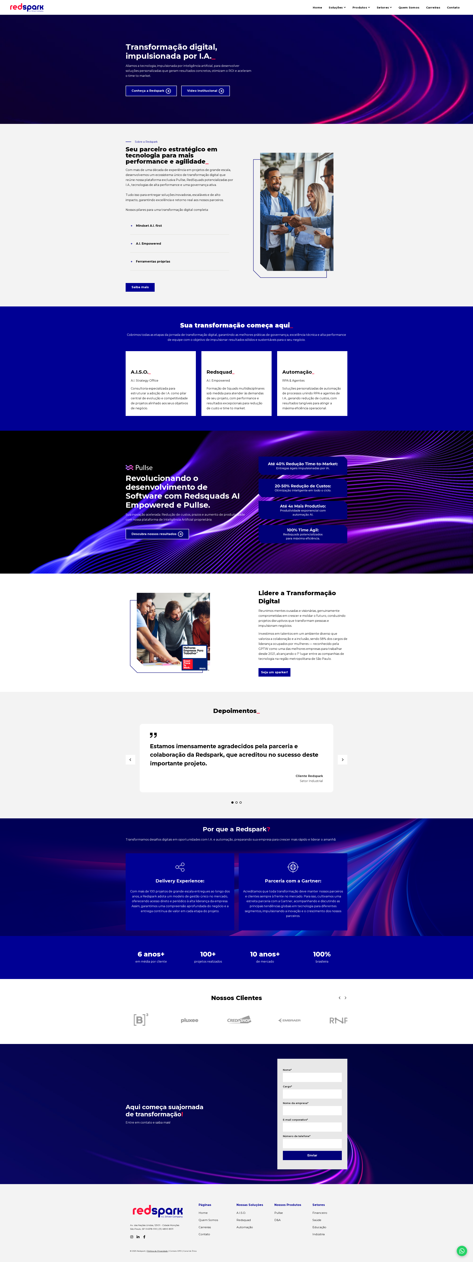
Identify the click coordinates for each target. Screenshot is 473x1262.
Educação (319, 1227)
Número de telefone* (296, 1136)
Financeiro (319, 1213)
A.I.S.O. (241, 1213)
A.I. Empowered (148, 243)
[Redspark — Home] (26, 7)
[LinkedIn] (138, 1237)
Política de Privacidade (157, 1251)
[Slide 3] (240, 802)
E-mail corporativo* (295, 1119)
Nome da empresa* (295, 1103)
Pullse (278, 1213)
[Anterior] (130, 759)
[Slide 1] (232, 802)
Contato (453, 7)
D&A (277, 1220)
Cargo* (287, 1086)
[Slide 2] (236, 802)
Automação (244, 1227)
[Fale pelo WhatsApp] (462, 1251)
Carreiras (433, 7)
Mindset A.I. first (149, 225)
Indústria (318, 1234)
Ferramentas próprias (153, 261)
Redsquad (243, 1220)
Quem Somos (409, 7)
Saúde (316, 1220)
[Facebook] (144, 1237)
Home (317, 7)
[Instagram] (131, 1237)
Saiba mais (140, 287)
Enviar (312, 1155)
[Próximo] (342, 759)
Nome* (287, 1069)
